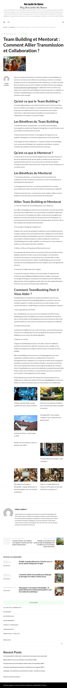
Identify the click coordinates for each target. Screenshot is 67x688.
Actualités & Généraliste (12, 607)
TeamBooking (49, 380)
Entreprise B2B (8, 616)
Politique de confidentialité (32, 685)
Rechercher (7, 640)
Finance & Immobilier (10, 625)
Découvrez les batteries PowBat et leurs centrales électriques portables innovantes (52, 405)
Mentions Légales (8, 685)
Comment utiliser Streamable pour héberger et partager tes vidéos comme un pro (35, 576)
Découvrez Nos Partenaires (11, 676)
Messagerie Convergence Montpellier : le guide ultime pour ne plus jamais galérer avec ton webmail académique (35, 590)
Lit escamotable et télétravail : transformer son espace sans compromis (25, 656)
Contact (16, 685)
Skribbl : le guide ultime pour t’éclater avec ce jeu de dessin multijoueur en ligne (35, 563)
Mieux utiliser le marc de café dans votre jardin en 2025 (20, 659)
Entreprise (24, 34)
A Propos (43, 685)
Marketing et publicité (11, 633)
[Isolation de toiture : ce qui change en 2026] (25, 423)
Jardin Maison (8, 629)
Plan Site (22, 685)
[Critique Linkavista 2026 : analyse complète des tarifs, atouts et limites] (25, 393)
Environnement (9, 620)
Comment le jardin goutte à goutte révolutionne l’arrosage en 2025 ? (24, 667)
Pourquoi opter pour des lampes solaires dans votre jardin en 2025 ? (24, 663)
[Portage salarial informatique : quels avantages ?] (52, 449)
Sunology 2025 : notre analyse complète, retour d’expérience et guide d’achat (50, 417)
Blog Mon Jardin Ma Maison (33, 7)
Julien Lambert (6, 84)
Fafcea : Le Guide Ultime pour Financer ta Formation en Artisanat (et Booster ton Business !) (51, 486)
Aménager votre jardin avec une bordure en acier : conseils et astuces (24, 671)
